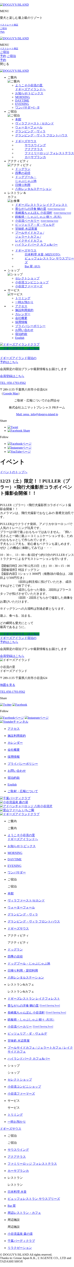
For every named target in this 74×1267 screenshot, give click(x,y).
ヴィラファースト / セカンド (34, 123)
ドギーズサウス (25, 141)
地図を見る (7, 685)
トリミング (22, 298)
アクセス (21, 306)
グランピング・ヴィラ (30, 131)
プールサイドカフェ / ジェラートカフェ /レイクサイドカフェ (29, 236)
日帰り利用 (22, 185)
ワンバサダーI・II (27, 107)
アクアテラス (34, 149)
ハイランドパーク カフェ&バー (36, 244)
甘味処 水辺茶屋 (26, 228)
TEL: (12, 691)
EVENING (22, 103)
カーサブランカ (35, 157)
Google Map (10, 393)
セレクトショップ (27, 278)
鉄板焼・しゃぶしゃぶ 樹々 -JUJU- (38, 216)
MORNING (22, 97)
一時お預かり (24, 302)
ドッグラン (22, 169)
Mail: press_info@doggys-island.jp (37, 414)
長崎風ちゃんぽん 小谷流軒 (43, 212)
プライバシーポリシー (30, 326)
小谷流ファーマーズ (29, 286)
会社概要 (21, 318)
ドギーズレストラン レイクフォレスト (41, 204)
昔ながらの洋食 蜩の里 (40, 208)
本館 (18, 119)
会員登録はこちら (12, 376)
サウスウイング (35, 145)
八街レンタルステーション (33, 189)
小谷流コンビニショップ (32, 282)
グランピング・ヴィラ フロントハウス (41, 135)
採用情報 (21, 322)
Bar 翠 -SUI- (32, 266)
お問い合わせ (24, 330)
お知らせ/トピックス (29, 93)
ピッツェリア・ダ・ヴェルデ (35, 224)
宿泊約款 (21, 334)
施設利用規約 (24, 310)
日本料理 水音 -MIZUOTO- (43, 254)
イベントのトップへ (13, 472)
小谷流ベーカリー (36, 220)
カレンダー (22, 314)
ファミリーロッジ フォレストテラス (49, 153)
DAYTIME (22, 100)
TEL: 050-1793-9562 (13, 382)
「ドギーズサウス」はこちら (19, 348)
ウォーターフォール (29, 127)
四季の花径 (22, 173)
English (19, 337)
